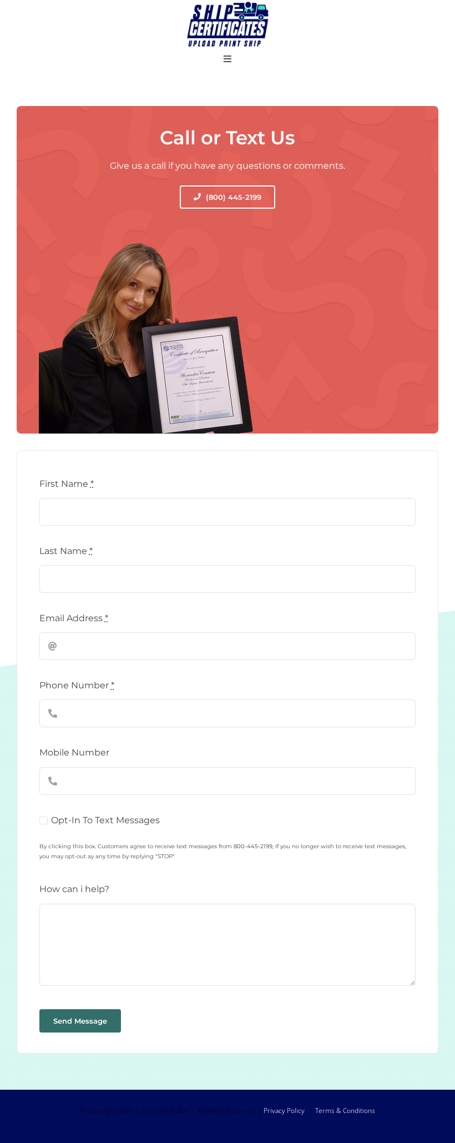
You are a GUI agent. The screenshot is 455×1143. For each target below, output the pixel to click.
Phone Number (76, 685)
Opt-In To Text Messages (105, 820)
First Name (66, 484)
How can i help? (74, 889)
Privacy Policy (284, 1110)
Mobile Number (74, 752)
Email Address (73, 618)
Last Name (66, 551)
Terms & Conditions (345, 1110)
